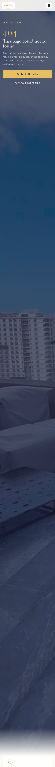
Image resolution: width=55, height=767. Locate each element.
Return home (29, 74)
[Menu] (49, 5)
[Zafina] (8, 5)
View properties (29, 83)
